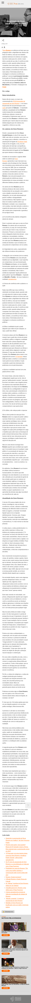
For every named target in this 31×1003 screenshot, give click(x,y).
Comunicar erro (8, 911)
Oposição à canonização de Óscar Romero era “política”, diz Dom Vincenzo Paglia (17, 840)
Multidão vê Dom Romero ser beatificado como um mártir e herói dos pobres (17, 905)
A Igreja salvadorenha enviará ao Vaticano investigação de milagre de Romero (16, 894)
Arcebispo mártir (22, 141)
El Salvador (19, 356)
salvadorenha (12, 279)
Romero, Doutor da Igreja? (13, 877)
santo (4, 108)
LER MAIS (5, 935)
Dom (7, 50)
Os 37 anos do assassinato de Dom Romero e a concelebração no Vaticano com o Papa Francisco (17, 864)
